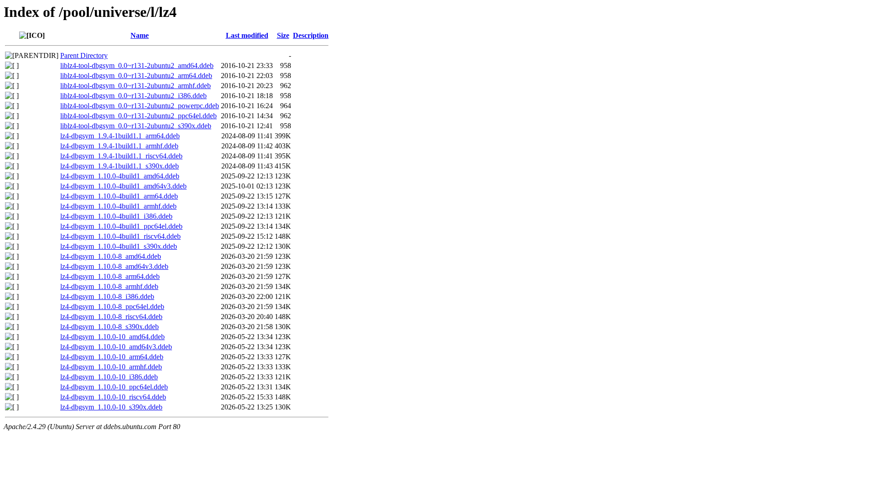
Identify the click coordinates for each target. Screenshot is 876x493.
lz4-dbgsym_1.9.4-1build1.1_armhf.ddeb (119, 146)
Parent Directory (84, 55)
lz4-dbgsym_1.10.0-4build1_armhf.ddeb (118, 206)
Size (283, 35)
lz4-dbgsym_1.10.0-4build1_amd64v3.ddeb (123, 186)
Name (139, 35)
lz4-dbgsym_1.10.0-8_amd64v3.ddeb (114, 266)
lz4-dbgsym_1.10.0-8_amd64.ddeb (110, 256)
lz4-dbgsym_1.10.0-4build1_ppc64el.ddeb (121, 226)
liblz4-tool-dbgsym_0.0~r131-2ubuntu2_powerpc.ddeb (139, 106)
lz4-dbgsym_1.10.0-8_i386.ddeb (107, 296)
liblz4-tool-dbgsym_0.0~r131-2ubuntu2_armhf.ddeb (135, 85)
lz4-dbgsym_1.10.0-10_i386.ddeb (109, 377)
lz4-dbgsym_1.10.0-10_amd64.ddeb (112, 337)
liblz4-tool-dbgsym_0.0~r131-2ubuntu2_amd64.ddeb (137, 65)
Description (310, 35)
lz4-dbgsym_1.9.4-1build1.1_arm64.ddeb (120, 136)
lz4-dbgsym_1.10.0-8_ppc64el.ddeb (112, 306)
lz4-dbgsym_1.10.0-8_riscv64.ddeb (111, 316)
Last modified (247, 35)
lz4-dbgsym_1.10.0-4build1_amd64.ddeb (119, 176)
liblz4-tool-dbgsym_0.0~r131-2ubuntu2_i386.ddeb (133, 96)
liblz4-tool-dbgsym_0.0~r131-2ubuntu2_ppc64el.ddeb (138, 116)
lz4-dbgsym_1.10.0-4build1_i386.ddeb (116, 216)
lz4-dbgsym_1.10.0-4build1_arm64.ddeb (119, 196)
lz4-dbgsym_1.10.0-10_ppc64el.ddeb (114, 387)
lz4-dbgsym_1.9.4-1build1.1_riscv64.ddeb (121, 156)
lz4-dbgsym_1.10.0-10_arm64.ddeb (111, 357)
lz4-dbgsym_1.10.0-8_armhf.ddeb (109, 286)
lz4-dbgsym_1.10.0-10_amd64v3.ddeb (116, 347)
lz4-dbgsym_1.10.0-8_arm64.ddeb (110, 276)
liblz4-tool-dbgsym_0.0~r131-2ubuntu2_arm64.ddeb (136, 75)
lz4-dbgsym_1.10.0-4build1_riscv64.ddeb (120, 236)
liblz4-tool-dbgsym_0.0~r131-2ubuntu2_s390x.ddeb (135, 126)
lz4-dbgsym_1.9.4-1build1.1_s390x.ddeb (119, 166)
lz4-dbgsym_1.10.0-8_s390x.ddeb (109, 326)
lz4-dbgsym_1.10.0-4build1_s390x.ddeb (118, 246)
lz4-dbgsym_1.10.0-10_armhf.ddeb (111, 367)
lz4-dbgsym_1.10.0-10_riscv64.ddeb (113, 397)
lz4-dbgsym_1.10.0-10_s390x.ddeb (111, 407)
